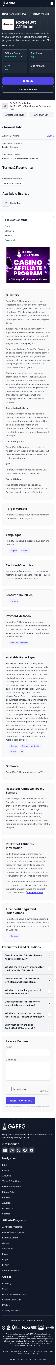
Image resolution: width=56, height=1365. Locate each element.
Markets (9, 231)
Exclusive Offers (10, 1237)
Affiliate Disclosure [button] (14, 114)
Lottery (5, 1264)
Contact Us (7, 1208)
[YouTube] (31, 1150)
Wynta (50, 135)
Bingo (5, 1259)
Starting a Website (11, 1310)
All (22, 751)
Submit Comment (20, 1100)
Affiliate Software (10, 1270)
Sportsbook (7, 1248)
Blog (4, 1164)
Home (5, 14)
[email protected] (35, 892)
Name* (9, 1046)
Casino (13, 746)
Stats (5, 1288)
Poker (13, 751)
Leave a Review (28, 89)
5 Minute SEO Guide (11, 1299)
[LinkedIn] (5, 1150)
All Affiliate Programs (12, 1226)
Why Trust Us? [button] (41, 114)
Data (7, 226)
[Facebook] (25, 1150)
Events (5, 1170)
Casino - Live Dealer (30, 746)
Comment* (11, 1059)
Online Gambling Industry (14, 1294)
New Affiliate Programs (13, 1232)
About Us (6, 1175)
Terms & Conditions (11, 1181)
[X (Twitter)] (18, 1150)
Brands (8, 235)
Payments (10, 240)
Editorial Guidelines (11, 1186)
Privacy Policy (8, 1192)
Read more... (9, 45)
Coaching (6, 1283)
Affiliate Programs (19, 14)
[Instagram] (12, 1150)
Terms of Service (27, 1353)
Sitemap (6, 1213)
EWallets (6, 1305)
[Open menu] (52, 3)
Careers (6, 1197)
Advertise (7, 1202)
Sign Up (28, 81)
